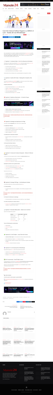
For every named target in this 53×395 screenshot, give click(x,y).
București (11, 168)
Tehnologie (42, 8)
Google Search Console (9, 82)
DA (22, 184)
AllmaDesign (26, 54)
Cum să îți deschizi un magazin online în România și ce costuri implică (19, 342)
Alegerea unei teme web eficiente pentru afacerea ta (7, 329)
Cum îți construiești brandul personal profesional (18, 355)
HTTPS (12, 132)
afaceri (18, 167)
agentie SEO (4, 297)
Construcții (17, 8)
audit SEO (14, 81)
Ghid (14, 168)
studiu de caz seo (11, 298)
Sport (38, 8)
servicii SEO (31, 63)
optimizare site (25, 297)
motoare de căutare (23, 253)
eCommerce (16, 254)
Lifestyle (26, 8)
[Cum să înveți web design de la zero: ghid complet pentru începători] (30, 323)
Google (13, 110)
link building (20, 297)
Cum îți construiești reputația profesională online (8, 355)
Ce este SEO (7, 167)
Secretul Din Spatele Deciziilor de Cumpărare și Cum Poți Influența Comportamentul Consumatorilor (22, 0)
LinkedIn (29, 203)
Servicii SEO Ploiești (21, 136)
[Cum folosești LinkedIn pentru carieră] (30, 350)
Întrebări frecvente (8, 161)
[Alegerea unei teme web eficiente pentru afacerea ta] (8, 323)
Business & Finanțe (11, 8)
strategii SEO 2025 (5, 298)
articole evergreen (9, 89)
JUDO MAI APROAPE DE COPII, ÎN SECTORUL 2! (46, 51)
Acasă (6, 8)
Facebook (26, 203)
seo (28, 297)
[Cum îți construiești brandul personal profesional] (19, 350)
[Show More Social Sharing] (21, 37)
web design (19, 63)
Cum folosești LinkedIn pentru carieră (30, 355)
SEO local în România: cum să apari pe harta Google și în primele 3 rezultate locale (29, 342)
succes (13, 249)
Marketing (29, 8)
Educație (21, 8)
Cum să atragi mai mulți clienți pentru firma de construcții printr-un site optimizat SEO (7, 342)
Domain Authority (13, 220)
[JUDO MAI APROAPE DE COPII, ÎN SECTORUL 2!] (39, 52)
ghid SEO (11, 251)
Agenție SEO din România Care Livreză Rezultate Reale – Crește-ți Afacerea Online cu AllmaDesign (26, 307)
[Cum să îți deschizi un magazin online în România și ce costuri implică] (19, 336)
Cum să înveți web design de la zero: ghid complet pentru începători (29, 329)
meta (8, 88)
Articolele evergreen (8, 203)
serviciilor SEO (11, 254)
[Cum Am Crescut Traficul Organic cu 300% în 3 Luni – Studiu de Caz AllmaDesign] (19, 21)
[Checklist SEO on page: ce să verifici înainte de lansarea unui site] (19, 323)
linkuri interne (17, 86)
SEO (18, 70)
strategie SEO (18, 261)
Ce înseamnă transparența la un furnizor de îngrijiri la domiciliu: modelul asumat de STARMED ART (46, 56)
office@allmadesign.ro (8, 282)
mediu (15, 92)
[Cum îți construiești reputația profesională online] (8, 350)
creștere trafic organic (15, 297)
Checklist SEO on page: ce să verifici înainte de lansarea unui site (18, 329)
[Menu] (3, 8)
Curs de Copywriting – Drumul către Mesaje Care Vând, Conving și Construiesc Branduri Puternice (46, 110)
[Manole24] (11, 5)
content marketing (9, 297)
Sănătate (34, 8)
